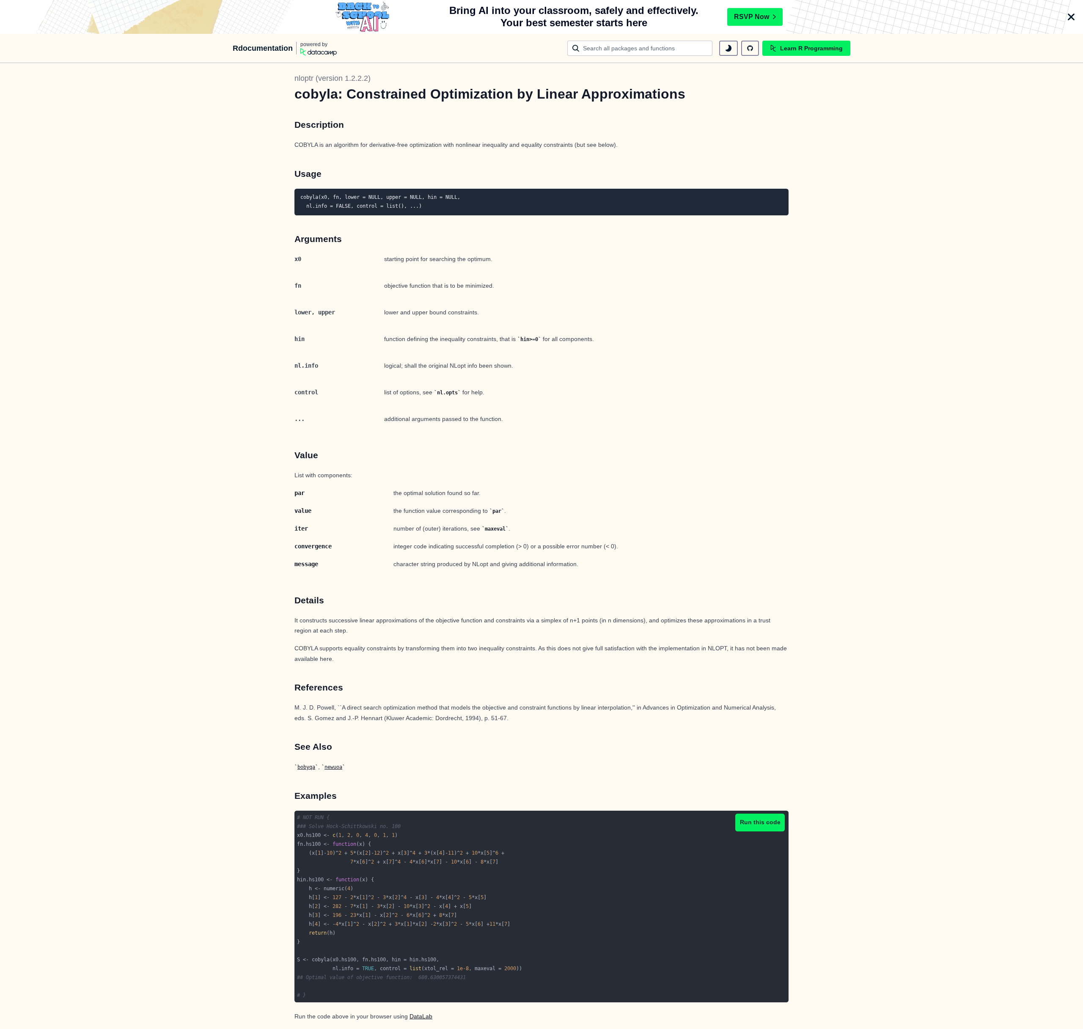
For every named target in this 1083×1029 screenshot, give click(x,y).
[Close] (1071, 16)
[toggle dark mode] (728, 48)
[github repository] (750, 48)
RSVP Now (751, 16)
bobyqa (306, 767)
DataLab (421, 1016)
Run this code (760, 822)
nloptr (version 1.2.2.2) (332, 78)
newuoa (333, 767)
